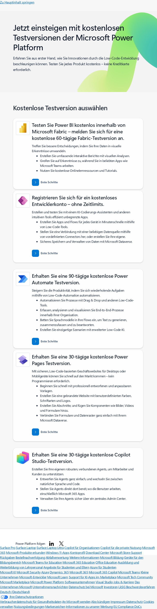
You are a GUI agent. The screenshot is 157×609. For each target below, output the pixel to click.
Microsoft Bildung (111, 557)
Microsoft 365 (79, 572)
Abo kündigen (100, 601)
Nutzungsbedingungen (29, 606)
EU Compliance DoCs (127, 606)
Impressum (118, 601)
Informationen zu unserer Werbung (89, 606)
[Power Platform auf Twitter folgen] (61, 543)
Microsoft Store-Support (126, 552)
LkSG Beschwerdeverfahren (136, 587)
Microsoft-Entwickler (32, 577)
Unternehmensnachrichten (50, 587)
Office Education (106, 562)
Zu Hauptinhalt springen (17, 2)
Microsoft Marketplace (15, 582)
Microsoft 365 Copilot (103, 572)
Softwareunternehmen (80, 582)
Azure (45, 572)
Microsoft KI (8, 572)
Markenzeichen (55, 606)
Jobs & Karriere (123, 582)
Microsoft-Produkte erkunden (25, 552)
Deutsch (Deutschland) (15, 592)
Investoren (111, 587)
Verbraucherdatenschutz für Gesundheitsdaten (30, 601)
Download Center (97, 552)
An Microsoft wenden (76, 601)
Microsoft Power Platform (47, 582)
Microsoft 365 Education (79, 562)
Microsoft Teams (129, 572)
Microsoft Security (28, 572)
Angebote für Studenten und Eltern (66, 567)
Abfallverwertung (57, 557)
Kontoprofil (77, 552)
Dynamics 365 (59, 572)
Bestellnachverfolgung (30, 557)
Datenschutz (134, 601)
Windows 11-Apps (58, 552)
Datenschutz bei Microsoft (86, 587)
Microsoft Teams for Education (42, 562)
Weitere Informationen (84, 557)
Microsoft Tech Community (135, 577)
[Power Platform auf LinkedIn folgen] (51, 543)
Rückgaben (7, 557)
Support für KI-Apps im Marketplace (93, 577)
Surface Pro (7, 547)
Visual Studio (104, 582)
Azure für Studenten (103, 567)
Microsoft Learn (57, 577)
